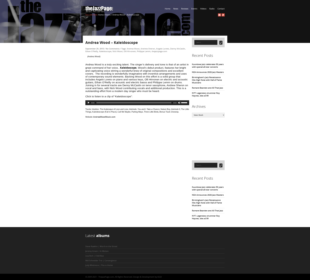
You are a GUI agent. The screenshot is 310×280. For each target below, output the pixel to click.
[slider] (184, 102)
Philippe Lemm (144, 51)
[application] (137, 102)
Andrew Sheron (148, 48)
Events (194, 8)
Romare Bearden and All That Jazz (207, 88)
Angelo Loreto (162, 48)
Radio (212, 8)
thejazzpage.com (159, 51)
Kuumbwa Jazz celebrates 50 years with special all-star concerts (208, 65)
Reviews (184, 8)
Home (167, 8)
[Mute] (179, 103)
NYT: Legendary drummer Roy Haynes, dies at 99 (206, 94)
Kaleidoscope (105, 51)
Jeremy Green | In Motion (97, 251)
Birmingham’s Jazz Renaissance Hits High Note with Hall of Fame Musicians (207, 80)
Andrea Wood (133, 48)
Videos (203, 8)
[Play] (88, 103)
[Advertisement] (210, 139)
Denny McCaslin (177, 48)
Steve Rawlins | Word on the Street (101, 246)
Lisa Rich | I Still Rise (94, 256)
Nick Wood (117, 51)
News (175, 8)
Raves (108, 14)
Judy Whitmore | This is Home (99, 265)
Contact (221, 8)
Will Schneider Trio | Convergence (100, 260)
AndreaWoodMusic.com (104, 117)
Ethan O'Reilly (91, 51)
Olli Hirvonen (130, 51)
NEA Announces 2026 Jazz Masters (208, 72)
